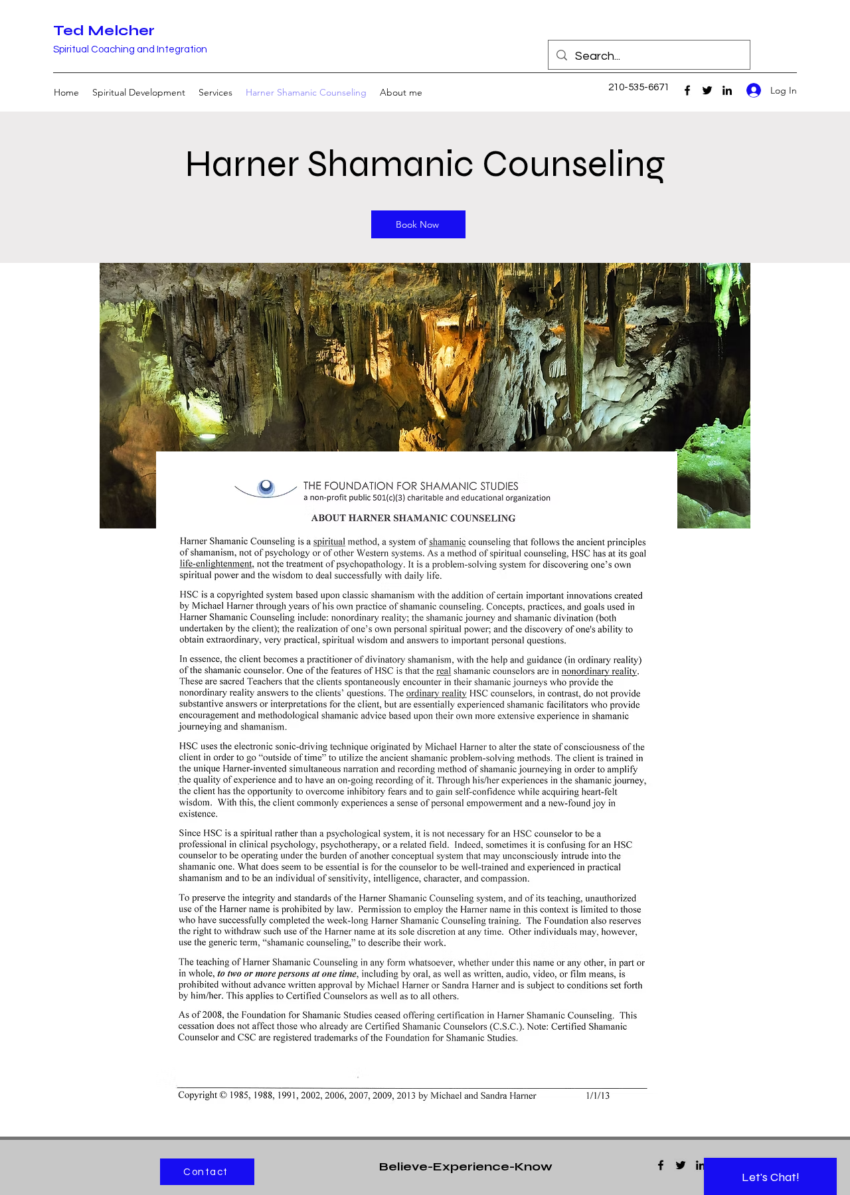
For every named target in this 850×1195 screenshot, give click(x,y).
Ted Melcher (104, 30)
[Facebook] (687, 90)
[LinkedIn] (727, 90)
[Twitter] (707, 90)
